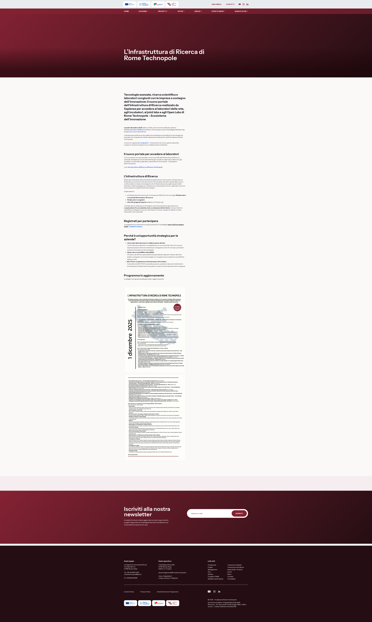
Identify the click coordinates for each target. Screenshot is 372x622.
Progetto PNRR (213, 576)
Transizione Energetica (235, 567)
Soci (209, 572)
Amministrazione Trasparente (167, 592)
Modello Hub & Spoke (215, 579)
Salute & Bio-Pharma (234, 570)
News (229, 574)
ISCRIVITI (239, 513)
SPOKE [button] (181, 11)
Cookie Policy (129, 592)
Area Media (231, 579)
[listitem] (147, 522)
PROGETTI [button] (162, 11)
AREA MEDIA (216, 4)
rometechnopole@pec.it (133, 574)
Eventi (229, 572)
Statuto (210, 574)
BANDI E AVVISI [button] (241, 11)
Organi (210, 567)
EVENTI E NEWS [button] (218, 11)
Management (212, 570)
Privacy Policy (145, 592)
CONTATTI (230, 4)
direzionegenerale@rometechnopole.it (172, 573)
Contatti (230, 576)
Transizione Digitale (234, 565)
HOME (126, 11)
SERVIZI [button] (197, 11)
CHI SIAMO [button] (143, 11)
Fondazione (212, 565)
